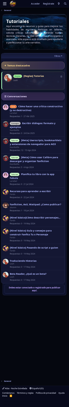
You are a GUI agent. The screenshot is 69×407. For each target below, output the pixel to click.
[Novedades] (59, 4)
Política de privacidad (46, 392)
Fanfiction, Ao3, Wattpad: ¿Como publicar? (35, 204)
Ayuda (61, 392)
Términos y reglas (25, 392)
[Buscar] (65, 4)
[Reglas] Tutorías (34, 75)
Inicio (4, 395)
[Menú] (5, 3)
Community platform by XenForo (27, 401)
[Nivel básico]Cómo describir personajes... (35, 217)
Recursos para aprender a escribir (30, 191)
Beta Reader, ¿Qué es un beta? (28, 273)
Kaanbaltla (14, 130)
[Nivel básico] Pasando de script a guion (34, 247)
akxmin (13, 207)
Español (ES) (38, 388)
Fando (12, 194)
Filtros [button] (57, 55)
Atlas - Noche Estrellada (15, 388)
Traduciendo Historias (23, 260)
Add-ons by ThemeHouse (14, 404)
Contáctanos (8, 392)
